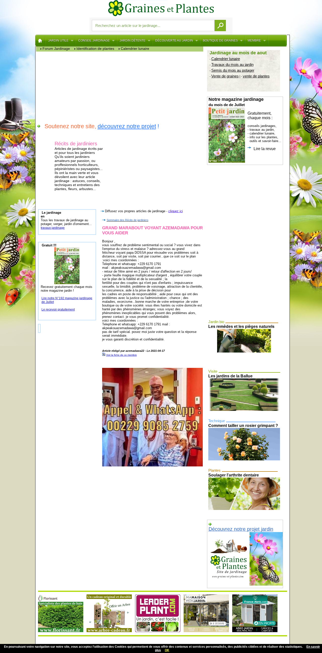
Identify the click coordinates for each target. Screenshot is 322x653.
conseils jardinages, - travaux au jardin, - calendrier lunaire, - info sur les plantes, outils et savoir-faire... (245, 124)
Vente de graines (225, 76)
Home (40, 40)
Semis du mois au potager (232, 70)
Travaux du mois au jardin (232, 64)
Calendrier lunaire (225, 59)
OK (167, 650)
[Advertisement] (121, 87)
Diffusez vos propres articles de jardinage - (144, 211)
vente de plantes (256, 76)
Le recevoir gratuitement (58, 309)
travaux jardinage (53, 228)
